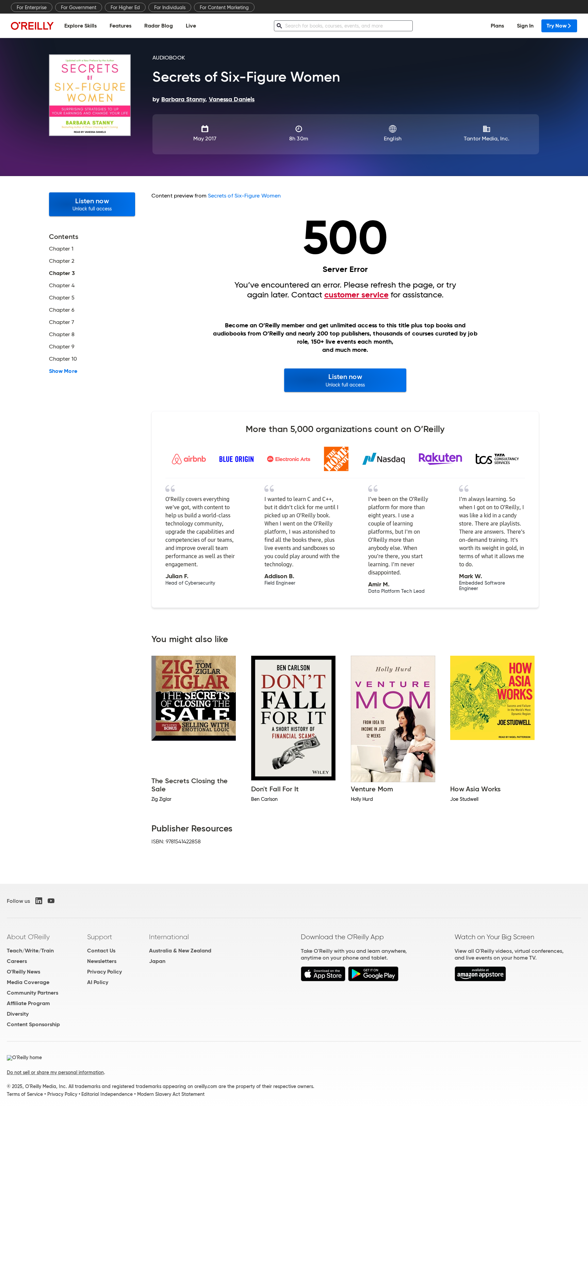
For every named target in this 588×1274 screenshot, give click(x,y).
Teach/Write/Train (30, 950)
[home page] (32, 25)
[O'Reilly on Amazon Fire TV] (480, 979)
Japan (157, 961)
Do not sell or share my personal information (55, 1072)
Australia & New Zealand (180, 950)
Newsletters (101, 961)
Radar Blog (158, 25)
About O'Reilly (28, 937)
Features (120, 25)
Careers (17, 961)
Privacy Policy (104, 971)
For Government (78, 7)
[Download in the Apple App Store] (323, 979)
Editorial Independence (107, 1094)
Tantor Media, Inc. (486, 138)
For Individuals (169, 7)
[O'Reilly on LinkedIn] (38, 900)
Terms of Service (25, 1094)
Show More (63, 371)
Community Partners (32, 992)
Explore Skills (80, 25)
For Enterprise (32, 7)
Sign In (525, 25)
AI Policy (97, 982)
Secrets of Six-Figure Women (244, 195)
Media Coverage (28, 982)
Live (191, 25)
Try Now (556, 25)
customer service (356, 295)
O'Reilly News (23, 971)
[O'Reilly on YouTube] (51, 900)
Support (99, 937)
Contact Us (101, 950)
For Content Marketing (224, 7)
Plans (497, 25)
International (169, 937)
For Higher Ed (125, 7)
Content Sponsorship (33, 1024)
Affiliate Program (28, 1003)
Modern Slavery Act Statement (171, 1094)
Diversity (18, 1013)
